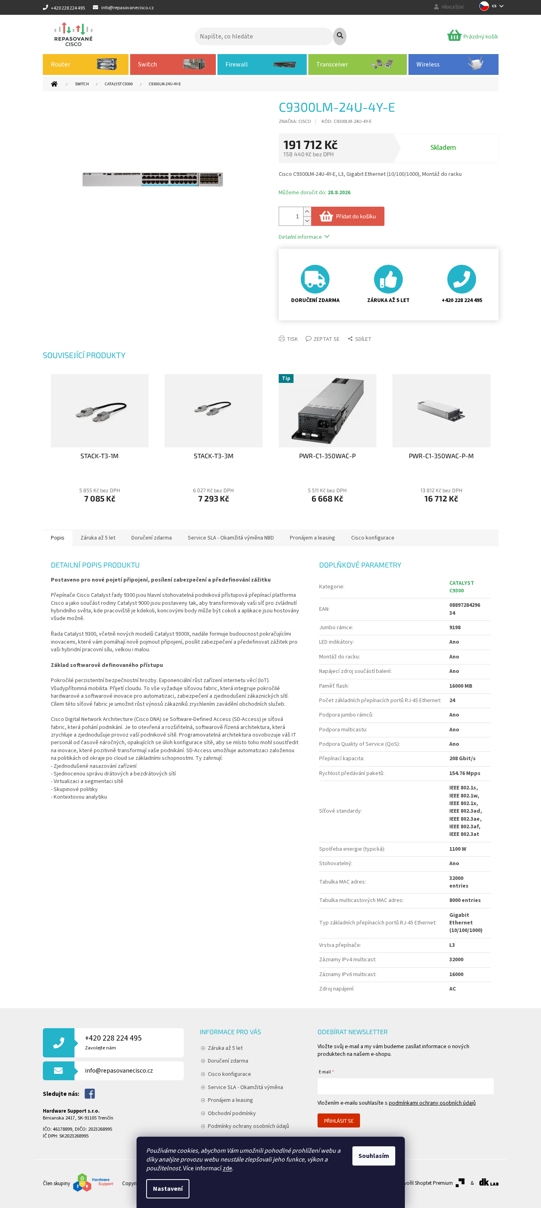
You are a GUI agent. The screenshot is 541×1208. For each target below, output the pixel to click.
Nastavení (168, 1188)
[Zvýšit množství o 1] (307, 211)
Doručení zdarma (228, 1061)
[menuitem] (86, 64)
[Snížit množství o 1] (307, 220)
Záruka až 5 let (225, 1048)
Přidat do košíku (356, 216)
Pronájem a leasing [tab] (312, 538)
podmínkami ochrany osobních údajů (432, 1103)
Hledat (339, 36)
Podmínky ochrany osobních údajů (248, 1126)
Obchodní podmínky (232, 1113)
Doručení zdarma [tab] (151, 538)
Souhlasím (373, 1156)
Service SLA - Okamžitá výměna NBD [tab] (231, 538)
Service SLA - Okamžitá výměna (245, 1087)
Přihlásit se (339, 1120)
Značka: (295, 121)
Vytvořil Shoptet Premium (425, 1183)
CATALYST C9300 (461, 587)
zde (227, 1168)
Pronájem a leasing (230, 1100)
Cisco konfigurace (229, 1074)
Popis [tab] (57, 538)
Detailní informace (300, 237)
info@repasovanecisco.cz (119, 1070)
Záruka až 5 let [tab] (97, 538)
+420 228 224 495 (113, 1042)
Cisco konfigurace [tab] (372, 538)
